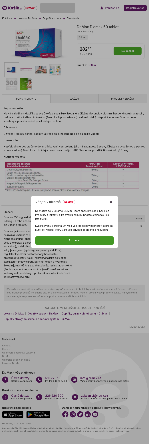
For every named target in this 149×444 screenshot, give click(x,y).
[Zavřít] (111, 202)
